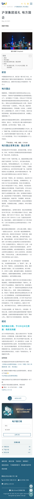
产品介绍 (17, 449)
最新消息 (4, 461)
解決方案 (11, 461)
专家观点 (18, 461)
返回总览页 (18, 398)
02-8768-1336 (24, 480)
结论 (5, 63)
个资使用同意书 (15, 465)
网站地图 (4, 469)
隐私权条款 (5, 465)
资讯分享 (17, 452)
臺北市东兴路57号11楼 (10, 476)
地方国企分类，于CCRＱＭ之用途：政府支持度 (17, 66)
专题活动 (17, 447)
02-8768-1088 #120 (9, 480)
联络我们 (25, 461)
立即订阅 (17, 435)
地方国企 (6, 60)
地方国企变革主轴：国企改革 (12, 61)
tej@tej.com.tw (7, 390)
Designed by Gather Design (17, 495)
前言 (5, 58)
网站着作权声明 (26, 465)
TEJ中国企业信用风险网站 (10, 376)
